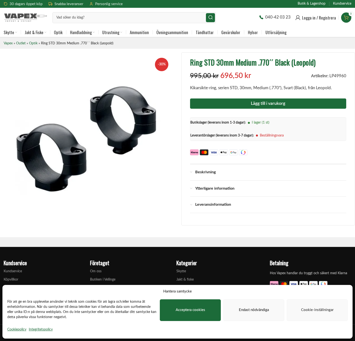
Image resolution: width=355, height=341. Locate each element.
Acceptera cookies (190, 310)
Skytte (181, 271)
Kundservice (13, 271)
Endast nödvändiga (254, 310)
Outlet (21, 43)
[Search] (210, 17)
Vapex (8, 43)
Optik (33, 43)
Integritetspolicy (41, 329)
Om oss (95, 271)
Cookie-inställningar (317, 310)
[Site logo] (26, 17)
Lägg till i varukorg (268, 103)
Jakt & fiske (185, 279)
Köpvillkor (11, 279)
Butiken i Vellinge (102, 279)
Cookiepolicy (16, 329)
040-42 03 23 (278, 17)
